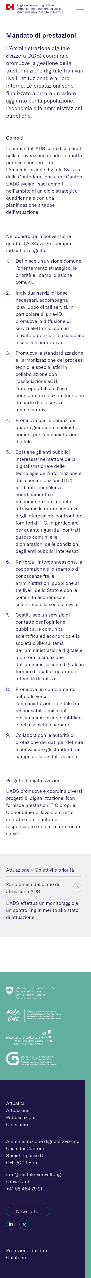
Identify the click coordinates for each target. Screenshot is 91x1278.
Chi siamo (17, 1124)
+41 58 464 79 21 (24, 1188)
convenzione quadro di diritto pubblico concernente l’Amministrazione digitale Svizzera (44, 162)
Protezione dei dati (26, 1250)
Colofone (16, 1257)
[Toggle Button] (80, 7)
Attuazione (18, 1110)
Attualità (15, 1103)
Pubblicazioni (20, 1117)
